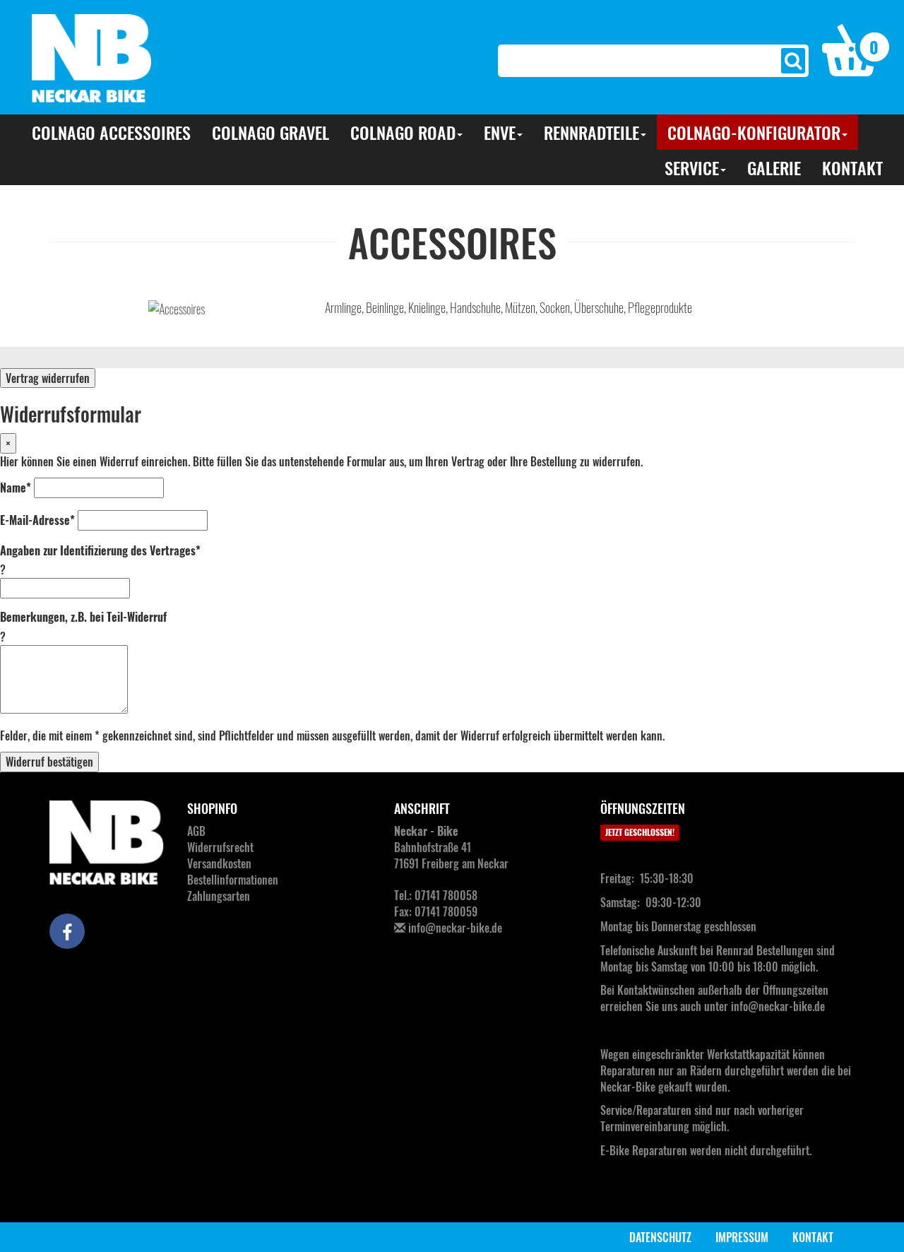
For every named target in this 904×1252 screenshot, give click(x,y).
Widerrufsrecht (220, 847)
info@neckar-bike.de (455, 927)
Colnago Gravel (270, 132)
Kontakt (852, 167)
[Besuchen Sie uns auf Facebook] (67, 931)
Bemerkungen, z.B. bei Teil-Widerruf (83, 617)
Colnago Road (403, 132)
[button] (856, 48)
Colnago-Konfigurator (753, 132)
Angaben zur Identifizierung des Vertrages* (100, 551)
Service (692, 167)
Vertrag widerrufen (48, 378)
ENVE (500, 132)
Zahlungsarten (218, 895)
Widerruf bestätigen (49, 761)
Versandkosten (219, 863)
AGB (196, 830)
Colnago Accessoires (111, 132)
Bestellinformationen (232, 879)
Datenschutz (660, 1237)
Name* (15, 488)
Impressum (741, 1237)
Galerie (774, 167)
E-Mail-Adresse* (37, 520)
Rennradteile (591, 132)
